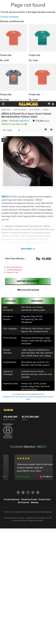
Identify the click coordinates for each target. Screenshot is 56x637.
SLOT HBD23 (34, 109)
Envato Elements (12, 499)
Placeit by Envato (29, 499)
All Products (23, 502)
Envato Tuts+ (45, 499)
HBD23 (45, 109)
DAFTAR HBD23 (20, 109)
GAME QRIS (5, 109)
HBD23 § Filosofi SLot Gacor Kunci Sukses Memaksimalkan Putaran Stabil (28, 397)
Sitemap (34, 502)
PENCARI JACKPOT (19, 120)
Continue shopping (9, 16)
